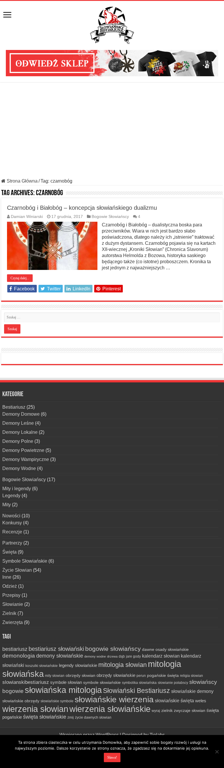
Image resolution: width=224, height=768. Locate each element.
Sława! (112, 757)
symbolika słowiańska (139, 683)
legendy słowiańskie (78, 665)
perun (141, 676)
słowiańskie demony (192, 691)
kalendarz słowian (161, 655)
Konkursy (12, 522)
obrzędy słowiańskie (116, 675)
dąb (122, 656)
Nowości (11, 515)
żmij (70, 717)
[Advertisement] (112, 130)
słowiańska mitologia (63, 690)
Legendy (11, 495)
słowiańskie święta (174, 700)
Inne (6, 577)
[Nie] (217, 752)
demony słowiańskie (59, 656)
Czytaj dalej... (19, 278)
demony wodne (95, 656)
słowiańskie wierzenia (114, 699)
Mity (6, 504)
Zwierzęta (12, 622)
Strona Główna (22, 180)
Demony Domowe (21, 414)
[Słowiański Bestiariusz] (112, 24)
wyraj (156, 711)
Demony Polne (17, 441)
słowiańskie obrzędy (20, 700)
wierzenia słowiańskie (109, 709)
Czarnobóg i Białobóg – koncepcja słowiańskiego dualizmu (82, 207)
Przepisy (11, 595)
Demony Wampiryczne (25, 459)
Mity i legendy (16, 488)
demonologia (18, 656)
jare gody (133, 656)
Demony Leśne (18, 423)
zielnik (167, 710)
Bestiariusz (13, 407)
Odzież (9, 586)
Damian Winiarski (27, 216)
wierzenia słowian (35, 709)
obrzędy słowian (80, 675)
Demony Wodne (19, 468)
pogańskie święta (163, 675)
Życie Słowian (17, 570)
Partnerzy (12, 542)
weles (200, 700)
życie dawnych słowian (93, 717)
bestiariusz (14, 649)
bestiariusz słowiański (56, 649)
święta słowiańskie (44, 717)
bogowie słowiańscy (113, 648)
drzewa (112, 656)
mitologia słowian (122, 664)
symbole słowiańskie (102, 682)
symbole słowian (66, 682)
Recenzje (12, 531)
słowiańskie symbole (57, 701)
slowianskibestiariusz (25, 682)
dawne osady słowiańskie (165, 649)
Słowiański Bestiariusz (136, 690)
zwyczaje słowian (189, 710)
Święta (9, 551)
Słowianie (12, 604)
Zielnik (9, 613)
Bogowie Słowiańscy (110, 216)
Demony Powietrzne (23, 450)
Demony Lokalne (20, 432)
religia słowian (191, 676)
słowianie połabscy (173, 683)
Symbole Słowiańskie (24, 561)
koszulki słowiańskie (41, 666)
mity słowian (54, 676)
